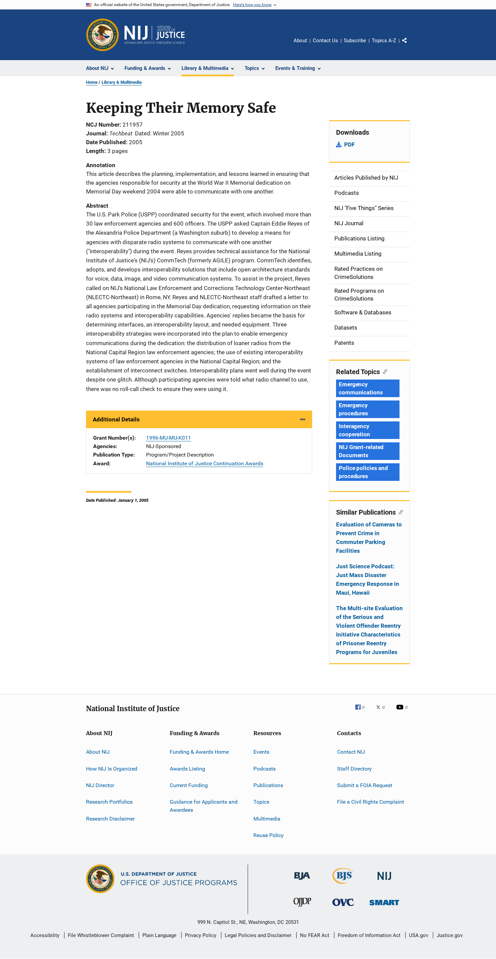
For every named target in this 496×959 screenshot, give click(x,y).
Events (261, 752)
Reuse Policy (268, 835)
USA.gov (418, 935)
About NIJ (98, 752)
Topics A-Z (384, 40)
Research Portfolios (109, 802)
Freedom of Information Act (369, 935)
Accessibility (44, 935)
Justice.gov (450, 935)
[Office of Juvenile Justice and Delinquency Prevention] (302, 908)
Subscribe (355, 40)
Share (410, 45)
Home (92, 82)
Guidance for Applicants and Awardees (204, 806)
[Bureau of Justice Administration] (302, 881)
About (300, 40)
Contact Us (325, 40)
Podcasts (264, 768)
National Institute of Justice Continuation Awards (204, 463)
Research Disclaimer (110, 818)
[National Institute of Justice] (384, 881)
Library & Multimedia (122, 82)
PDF (349, 144)
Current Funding (189, 785)
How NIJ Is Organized (111, 768)
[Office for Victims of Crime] (343, 907)
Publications (268, 785)
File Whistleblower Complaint (101, 935)
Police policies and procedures (363, 472)
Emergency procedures (353, 409)
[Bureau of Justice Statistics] (343, 885)
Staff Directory (354, 768)
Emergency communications (361, 388)
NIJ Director (100, 785)
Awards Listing (187, 768)
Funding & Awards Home (199, 752)
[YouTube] (403, 711)
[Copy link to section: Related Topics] (383, 371)
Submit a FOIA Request (364, 785)
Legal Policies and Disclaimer (258, 935)
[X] (383, 711)
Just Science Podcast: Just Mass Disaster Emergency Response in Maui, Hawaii (367, 579)
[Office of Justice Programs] (102, 34)
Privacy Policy (200, 935)
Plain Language (159, 935)
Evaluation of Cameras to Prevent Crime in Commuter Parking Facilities (369, 537)
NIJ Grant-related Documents (361, 451)
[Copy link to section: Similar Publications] (399, 511)
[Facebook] (362, 711)
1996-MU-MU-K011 (168, 438)
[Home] (155, 35)
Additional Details (116, 419)
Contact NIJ (351, 752)
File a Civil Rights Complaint (370, 802)
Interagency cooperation (354, 430)
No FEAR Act (314, 935)
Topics (261, 802)
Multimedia (266, 818)
